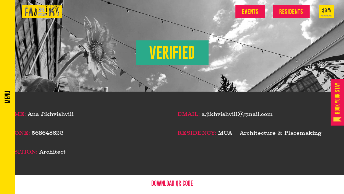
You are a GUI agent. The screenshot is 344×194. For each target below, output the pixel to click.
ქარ (326, 11)
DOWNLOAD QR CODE (172, 183)
